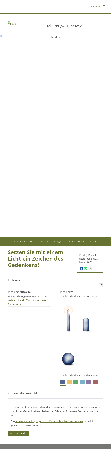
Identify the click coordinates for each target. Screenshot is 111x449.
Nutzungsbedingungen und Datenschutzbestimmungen (49, 421)
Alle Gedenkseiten (23, 241)
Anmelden (96, 6)
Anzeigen (57, 241)
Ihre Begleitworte (19, 292)
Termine (92, 241)
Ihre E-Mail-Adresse (20, 393)
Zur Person (42, 241)
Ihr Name (14, 280)
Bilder (81, 241)
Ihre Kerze (66, 292)
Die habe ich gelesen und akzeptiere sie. (52, 423)
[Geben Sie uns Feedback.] (104, 6)
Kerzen (70, 241)
